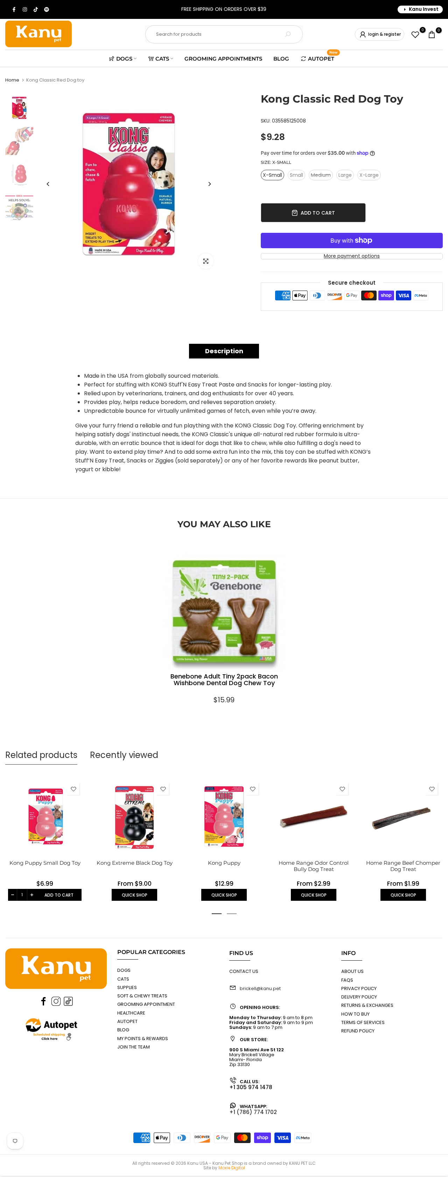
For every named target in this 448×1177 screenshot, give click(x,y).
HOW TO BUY (355, 1014)
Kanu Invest (424, 9)
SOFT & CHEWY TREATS (142, 996)
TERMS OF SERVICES (363, 1022)
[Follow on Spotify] (47, 9)
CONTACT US (243, 971)
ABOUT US (352, 971)
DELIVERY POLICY (359, 997)
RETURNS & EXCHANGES (367, 1005)
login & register (384, 34)
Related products (41, 755)
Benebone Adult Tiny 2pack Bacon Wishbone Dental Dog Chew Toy (224, 680)
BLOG (281, 58)
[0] (415, 34)
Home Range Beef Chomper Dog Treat (403, 865)
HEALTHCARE (131, 1013)
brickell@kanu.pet (260, 988)
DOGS (124, 58)
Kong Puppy (224, 862)
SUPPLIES (127, 987)
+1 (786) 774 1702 (253, 1112)
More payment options (352, 256)
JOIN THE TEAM (133, 1047)
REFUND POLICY (357, 1031)
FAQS (347, 980)
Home (12, 80)
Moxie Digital (231, 1168)
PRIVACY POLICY (359, 988)
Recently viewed (124, 755)
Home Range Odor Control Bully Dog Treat (314, 865)
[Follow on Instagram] (25, 9)
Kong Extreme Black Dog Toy (135, 862)
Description (224, 351)
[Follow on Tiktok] (36, 9)
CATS (162, 58)
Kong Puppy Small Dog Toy (44, 862)
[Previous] (48, 184)
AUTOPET (322, 58)
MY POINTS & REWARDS (142, 1038)
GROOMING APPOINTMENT (146, 1004)
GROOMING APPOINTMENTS (223, 58)
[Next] (209, 184)
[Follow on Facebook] (14, 9)
